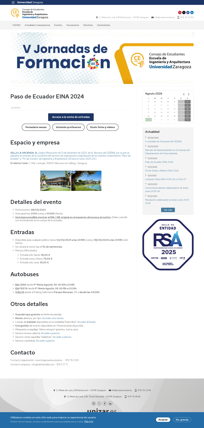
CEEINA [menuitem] (16, 25)
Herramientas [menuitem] (103, 25)
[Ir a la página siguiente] (188, 94)
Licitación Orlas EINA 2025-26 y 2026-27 (165, 179)
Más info (88, 421)
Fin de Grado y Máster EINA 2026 (162, 170)
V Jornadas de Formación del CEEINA (163, 141)
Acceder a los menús (53, 318)
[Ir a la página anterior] (184, 94)
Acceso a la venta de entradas (71, 117)
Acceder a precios (50, 333)
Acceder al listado (86, 321)
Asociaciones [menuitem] (72, 25)
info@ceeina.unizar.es (164, 17)
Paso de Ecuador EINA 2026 (159, 162)
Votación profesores (68, 127)
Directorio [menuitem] (88, 25)
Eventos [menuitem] (58, 25)
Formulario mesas (36, 127)
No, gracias (182, 419)
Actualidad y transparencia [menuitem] (37, 25)
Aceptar (163, 419)
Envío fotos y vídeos (102, 127)
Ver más (168, 209)
